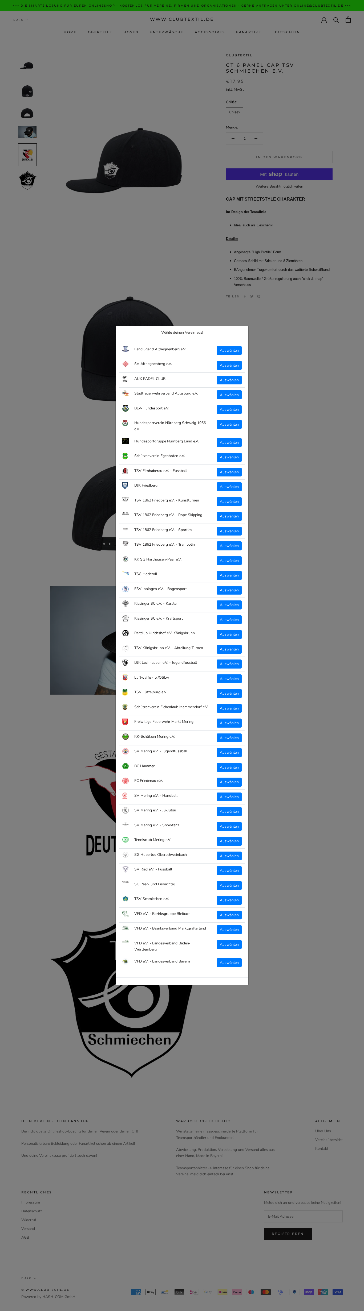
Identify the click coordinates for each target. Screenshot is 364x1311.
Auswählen (229, 350)
